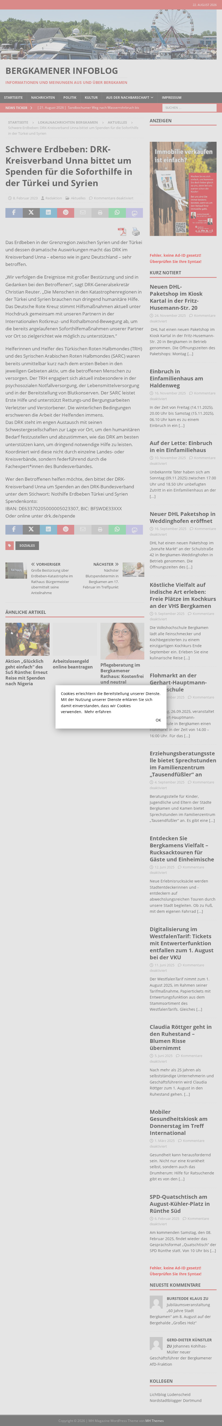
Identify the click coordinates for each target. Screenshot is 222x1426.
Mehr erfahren (97, 711)
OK (158, 720)
